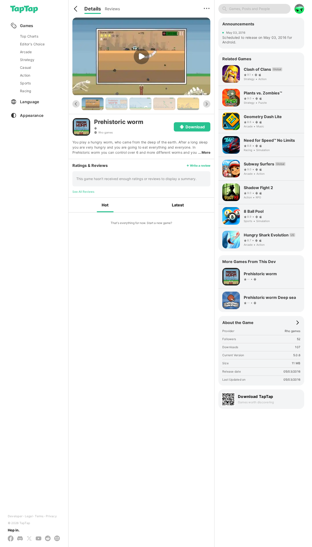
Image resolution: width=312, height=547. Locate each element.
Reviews (112, 8)
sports (25, 83)
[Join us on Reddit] (48, 539)
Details (92, 9)
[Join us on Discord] (20, 539)
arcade (26, 52)
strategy (27, 60)
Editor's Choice (32, 44)
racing (25, 91)
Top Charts (29, 36)
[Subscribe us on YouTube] (38, 539)
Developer (15, 516)
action (25, 75)
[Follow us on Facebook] (11, 539)
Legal (29, 516)
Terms (39, 516)
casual (25, 67)
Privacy (51, 516)
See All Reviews (83, 191)
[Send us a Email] (57, 539)
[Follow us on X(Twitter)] (29, 539)
